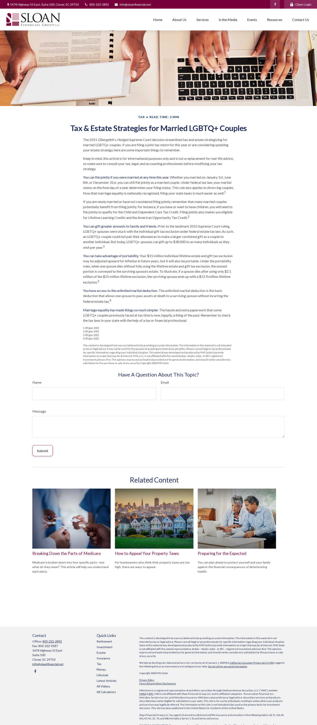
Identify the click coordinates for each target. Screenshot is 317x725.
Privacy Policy (146, 680)
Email (165, 382)
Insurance (103, 658)
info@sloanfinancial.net (135, 4)
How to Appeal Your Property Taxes (147, 553)
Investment (105, 647)
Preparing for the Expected (222, 553)
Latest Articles (107, 680)
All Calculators (106, 692)
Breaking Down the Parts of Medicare (66, 553)
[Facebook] (275, 4)
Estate (101, 652)
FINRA (142, 693)
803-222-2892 (99, 4)
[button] (157, 19)
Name (36, 382)
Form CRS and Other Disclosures (157, 683)
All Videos (103, 686)
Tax (99, 664)
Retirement (104, 641)
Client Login (303, 4)
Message (39, 411)
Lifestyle (102, 675)
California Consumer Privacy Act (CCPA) (252, 662)
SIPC (151, 693)
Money (101, 669)
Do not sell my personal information (227, 666)
